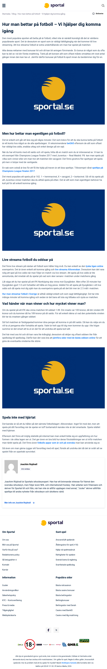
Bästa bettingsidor (64, 595)
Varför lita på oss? (10, 549)
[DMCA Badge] (20, 644)
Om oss (5, 540)
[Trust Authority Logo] (39, 644)
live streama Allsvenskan (67, 269)
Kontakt (5, 564)
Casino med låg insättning (67, 615)
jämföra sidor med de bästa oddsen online (74, 338)
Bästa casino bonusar (65, 590)
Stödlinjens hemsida (68, 663)
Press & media (8, 605)
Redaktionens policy (11, 554)
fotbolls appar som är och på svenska (56, 443)
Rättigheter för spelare (65, 554)
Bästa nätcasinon (63, 585)
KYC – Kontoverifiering (12, 600)
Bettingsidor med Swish (66, 605)
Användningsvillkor (10, 590)
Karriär (5, 569)
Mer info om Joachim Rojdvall (17, 502)
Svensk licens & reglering (66, 559)
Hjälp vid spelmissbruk (65, 549)
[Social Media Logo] (48, 630)
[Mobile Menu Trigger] (4, 5)
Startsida (6, 13)
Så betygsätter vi (9, 559)
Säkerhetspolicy (9, 595)
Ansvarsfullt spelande (65, 540)
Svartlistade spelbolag (65, 564)
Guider (5, 585)
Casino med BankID (64, 610)
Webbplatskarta (9, 615)
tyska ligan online (94, 266)
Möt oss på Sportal (10, 545)
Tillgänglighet (8, 610)
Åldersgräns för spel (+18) (67, 545)
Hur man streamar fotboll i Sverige (19, 294)
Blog (14, 13)
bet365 (70, 143)
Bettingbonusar (62, 600)
